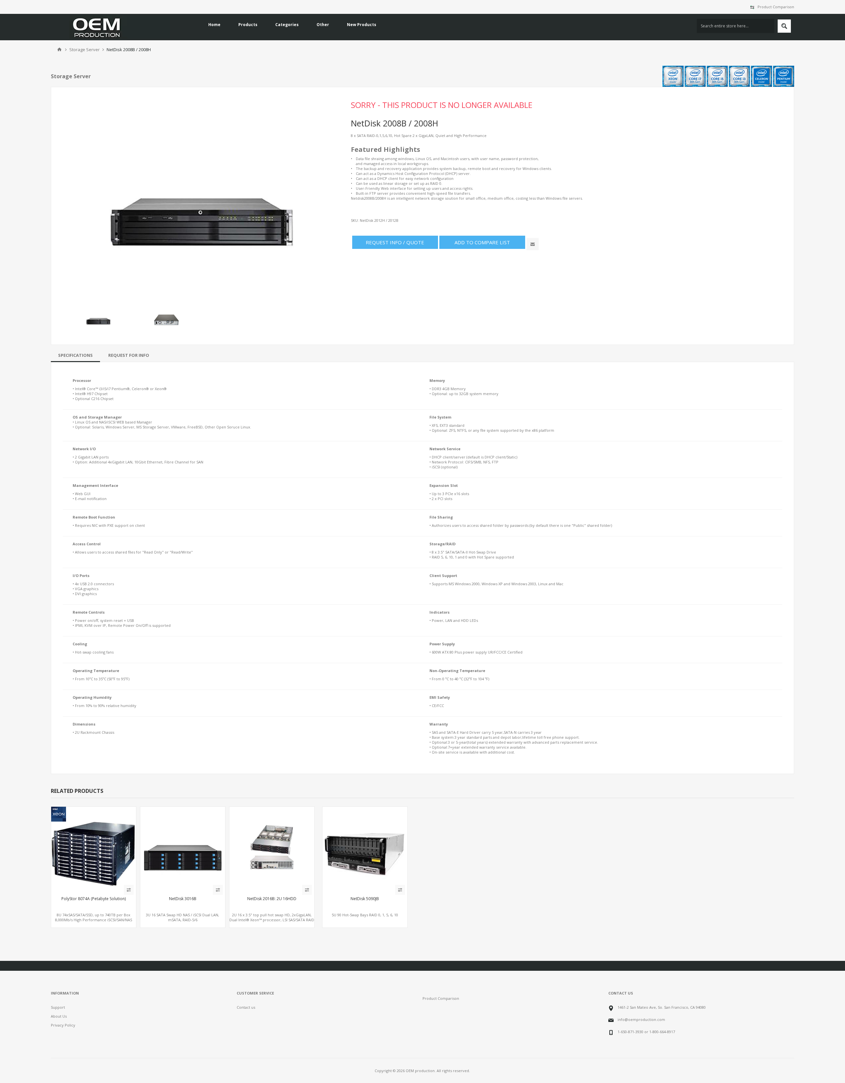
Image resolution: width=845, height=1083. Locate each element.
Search (784, 26)
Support (58, 1007)
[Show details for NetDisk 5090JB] (364, 849)
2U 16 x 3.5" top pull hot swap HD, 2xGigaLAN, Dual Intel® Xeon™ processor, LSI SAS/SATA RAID (271, 917)
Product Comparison (776, 6)
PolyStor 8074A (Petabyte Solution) (93, 899)
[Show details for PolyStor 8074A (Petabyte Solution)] (93, 849)
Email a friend (532, 244)
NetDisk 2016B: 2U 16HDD (271, 899)
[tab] (75, 355)
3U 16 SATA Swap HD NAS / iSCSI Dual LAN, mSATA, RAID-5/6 (182, 917)
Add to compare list (482, 242)
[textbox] (735, 26)
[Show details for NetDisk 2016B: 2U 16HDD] (271, 849)
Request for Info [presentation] (128, 355)
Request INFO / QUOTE (395, 242)
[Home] (59, 49)
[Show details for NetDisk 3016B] (182, 849)
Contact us (246, 1007)
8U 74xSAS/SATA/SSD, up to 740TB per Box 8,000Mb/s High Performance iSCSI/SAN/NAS (93, 917)
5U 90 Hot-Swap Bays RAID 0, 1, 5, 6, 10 (365, 914)
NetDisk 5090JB (365, 899)
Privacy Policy (63, 1025)
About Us (59, 1016)
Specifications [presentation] (75, 355)
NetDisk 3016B (182, 899)
